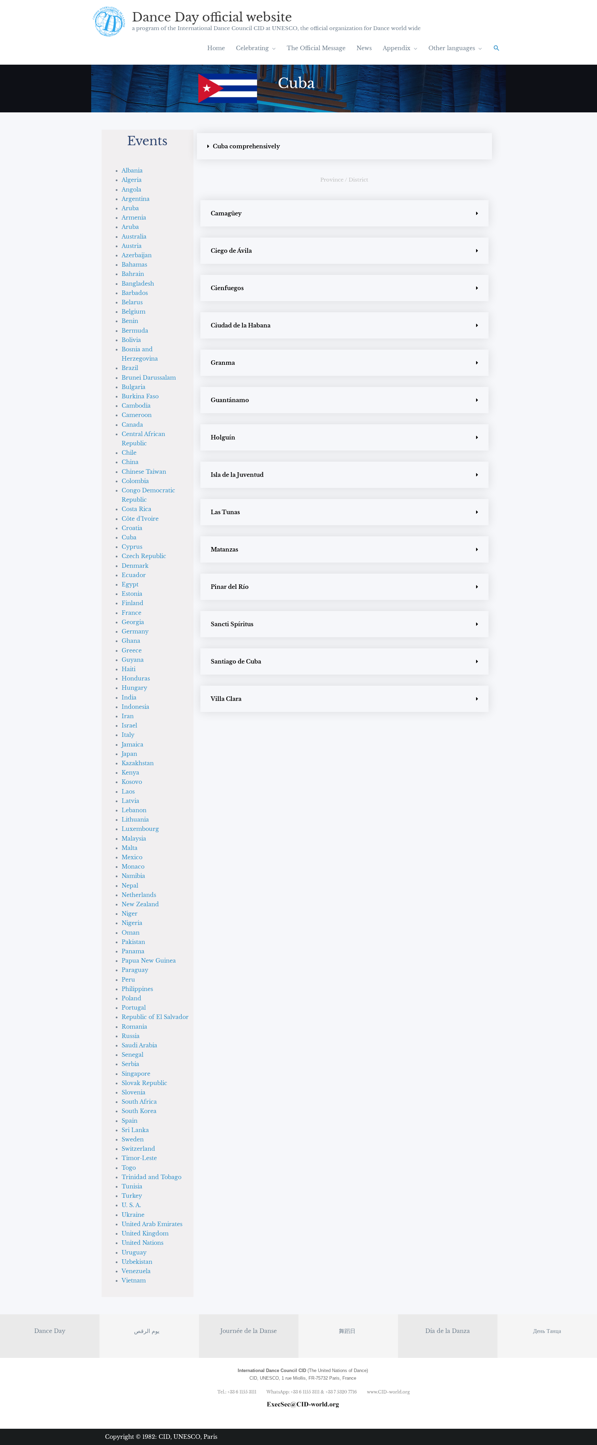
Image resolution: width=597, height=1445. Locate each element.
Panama (133, 951)
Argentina (136, 198)
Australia (134, 236)
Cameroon (137, 414)
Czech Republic (144, 556)
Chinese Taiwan (144, 471)
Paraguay (135, 969)
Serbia (130, 1063)
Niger (130, 913)
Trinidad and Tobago (151, 1177)
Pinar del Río (230, 586)
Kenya (130, 772)
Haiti (128, 669)
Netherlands (139, 894)
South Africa (139, 1101)
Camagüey (226, 213)
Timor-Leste (139, 1158)
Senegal (132, 1054)
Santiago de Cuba (236, 661)
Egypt (130, 584)
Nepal (130, 885)
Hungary (134, 687)
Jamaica (132, 744)
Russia (131, 1035)
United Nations (142, 1242)
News (364, 48)
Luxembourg (140, 828)
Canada (132, 424)
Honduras (136, 678)
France (131, 612)
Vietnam (134, 1280)
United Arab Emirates (152, 1224)
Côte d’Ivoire (140, 518)
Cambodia (136, 405)
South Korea (139, 1111)
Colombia (135, 481)
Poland (131, 998)
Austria (132, 245)
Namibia (133, 875)
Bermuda (135, 330)
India (129, 697)
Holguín (223, 437)
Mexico (132, 857)
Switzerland (138, 1148)
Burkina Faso (140, 396)
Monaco (133, 866)
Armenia (134, 217)
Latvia (130, 800)
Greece (132, 650)
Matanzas (224, 549)
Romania (134, 1026)
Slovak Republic (144, 1083)
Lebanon (134, 810)
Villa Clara (226, 698)
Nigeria (132, 922)
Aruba (130, 208)
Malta (130, 847)
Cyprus (132, 546)
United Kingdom (145, 1233)
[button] (496, 48)
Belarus (132, 302)
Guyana (133, 659)
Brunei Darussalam (149, 377)
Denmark (135, 565)
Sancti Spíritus (232, 624)
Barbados (135, 292)
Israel (129, 725)
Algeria (132, 179)
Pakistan (133, 941)
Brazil (130, 367)
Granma (223, 362)
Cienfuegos (227, 288)
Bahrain (133, 273)
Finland (132, 603)
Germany (135, 631)
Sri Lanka (135, 1130)
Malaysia (134, 838)
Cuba (129, 537)
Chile (129, 452)
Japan (129, 753)
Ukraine (133, 1214)
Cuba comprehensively (246, 146)
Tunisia (132, 1186)
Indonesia (135, 706)
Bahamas (134, 264)
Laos (128, 791)
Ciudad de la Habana (241, 325)
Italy (128, 734)
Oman (131, 932)
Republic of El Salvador (155, 1016)
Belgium (133, 311)
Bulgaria (133, 386)
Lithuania (135, 819)
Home (216, 48)
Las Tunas (225, 512)
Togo (129, 1167)
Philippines (137, 988)
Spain (130, 1120)
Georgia (133, 622)
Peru (128, 979)
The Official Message (316, 48)
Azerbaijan (137, 255)
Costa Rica (136, 509)
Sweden (133, 1139)
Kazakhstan (138, 763)
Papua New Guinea (149, 960)
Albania (132, 170)
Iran (128, 716)
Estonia (132, 593)
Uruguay (134, 1252)
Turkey (132, 1195)
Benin (130, 320)
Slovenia (133, 1092)
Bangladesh (138, 283)
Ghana (131, 640)
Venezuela (136, 1271)
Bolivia (131, 339)
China (130, 461)
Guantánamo (230, 400)
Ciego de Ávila (231, 250)
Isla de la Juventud (237, 474)
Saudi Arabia (139, 1045)
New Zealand (140, 904)
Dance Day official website (212, 17)
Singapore (136, 1073)
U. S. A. (131, 1205)
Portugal (134, 1007)
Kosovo (132, 781)
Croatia (132, 528)
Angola (131, 189)
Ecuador (134, 575)
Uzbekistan (137, 1261)
